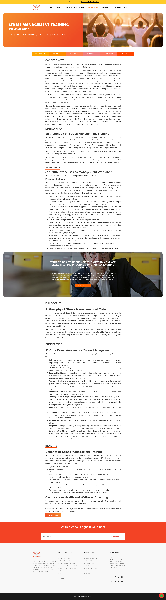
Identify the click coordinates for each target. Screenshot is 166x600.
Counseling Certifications (67, 561)
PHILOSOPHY (91, 54)
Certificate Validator (91, 566)
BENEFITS (125, 54)
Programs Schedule (65, 571)
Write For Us (63, 578)
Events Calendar (90, 561)
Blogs (61, 573)
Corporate (59, 7)
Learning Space (104, 7)
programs (12, 19)
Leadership (68, 7)
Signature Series (79, 7)
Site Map (88, 573)
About (51, 7)
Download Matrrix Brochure (90, 2)
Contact (125, 7)
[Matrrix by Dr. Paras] (36, 8)
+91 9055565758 (119, 571)
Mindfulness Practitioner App (68, 568)
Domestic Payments (91, 571)
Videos (62, 576)
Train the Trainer (92, 7)
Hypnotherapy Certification (67, 563)
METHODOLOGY (57, 54)
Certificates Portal (91, 563)
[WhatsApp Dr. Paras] (161, 595)
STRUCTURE (74, 54)
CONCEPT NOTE (41, 54)
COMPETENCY (108, 54)
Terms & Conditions (91, 568)
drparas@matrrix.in (119, 573)
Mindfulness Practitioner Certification (70, 566)
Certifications (116, 7)
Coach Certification (65, 558)
